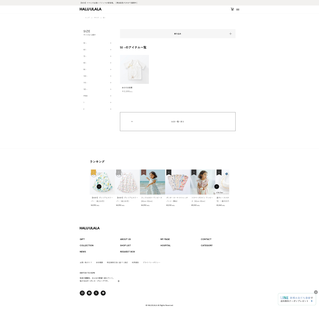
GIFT (82, 239)
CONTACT (206, 239)
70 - (84, 56)
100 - (85, 76)
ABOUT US (125, 239)
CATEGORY (207, 245)
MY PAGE (165, 239)
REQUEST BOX (127, 251)
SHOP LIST (125, 245)
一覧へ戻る (177, 121)
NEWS (83, 251)
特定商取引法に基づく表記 (117, 262)
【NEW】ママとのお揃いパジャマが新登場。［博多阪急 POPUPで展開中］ (109, 2)
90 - (85, 69)
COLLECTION (86, 245)
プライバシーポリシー (151, 262)
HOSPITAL (165, 245)
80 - (85, 62)
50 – (85, 43)
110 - (85, 82)
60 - (85, 49)
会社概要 (99, 262)
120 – (85, 89)
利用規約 (135, 262)
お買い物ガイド (86, 262)
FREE (85, 95)
